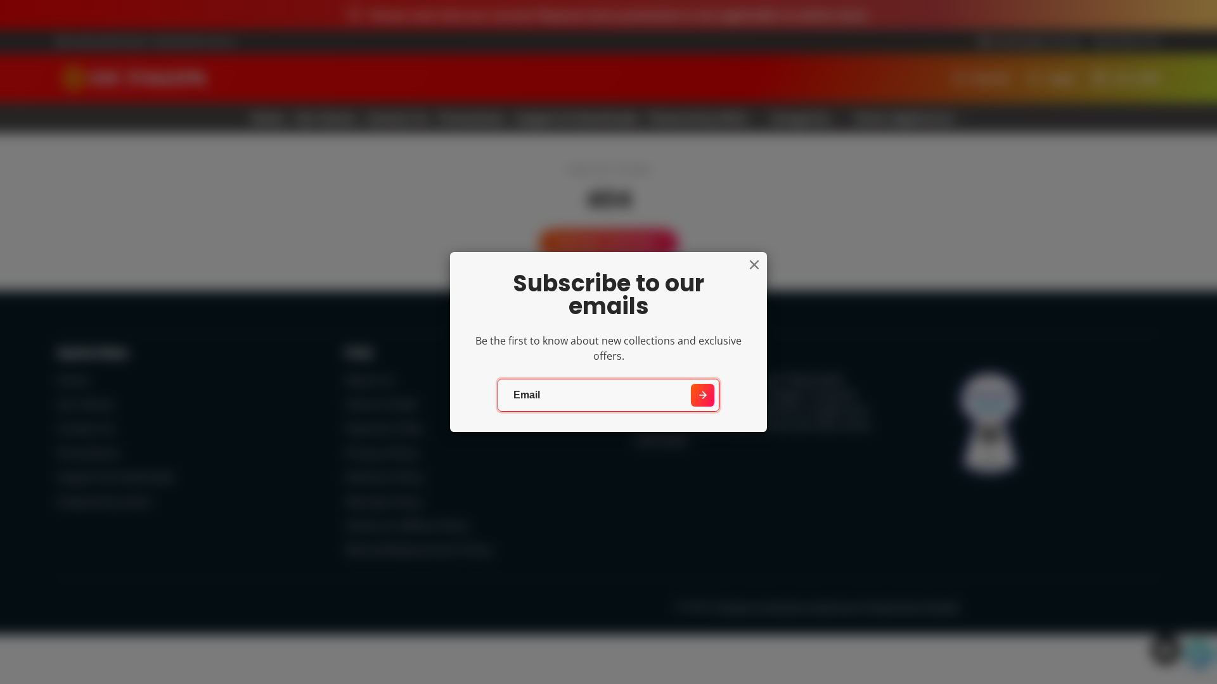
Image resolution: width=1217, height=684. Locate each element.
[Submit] (702, 395)
